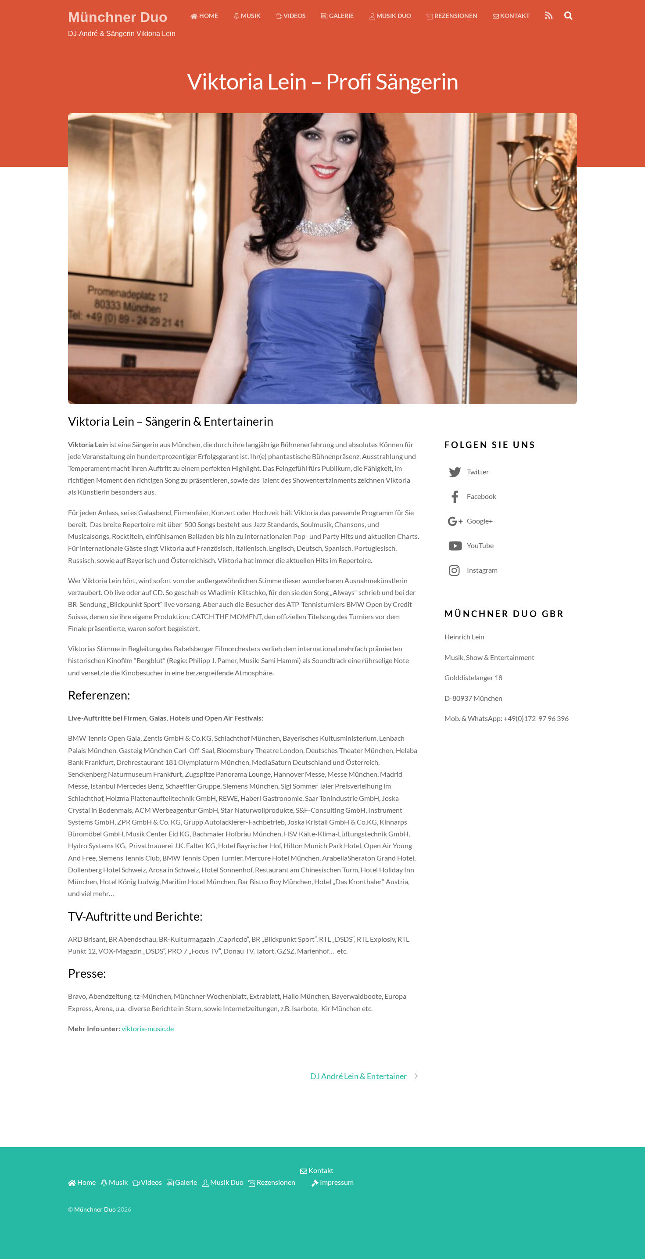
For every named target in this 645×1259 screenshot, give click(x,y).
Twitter (477, 471)
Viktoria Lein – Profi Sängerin (322, 80)
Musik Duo (393, 15)
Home (208, 15)
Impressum (336, 1182)
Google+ (479, 521)
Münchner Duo (95, 1209)
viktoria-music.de (148, 1028)
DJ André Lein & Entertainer (358, 1076)
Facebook (481, 496)
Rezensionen (455, 15)
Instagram (482, 570)
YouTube (480, 545)
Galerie (341, 15)
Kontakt (514, 15)
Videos (294, 15)
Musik (250, 15)
